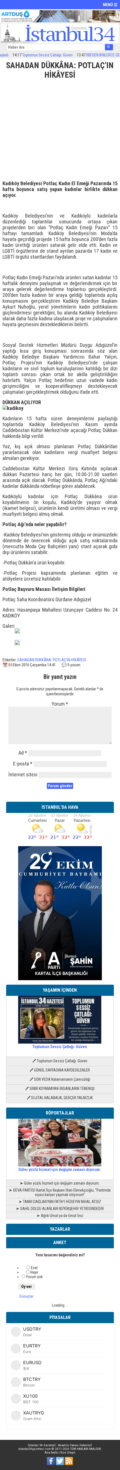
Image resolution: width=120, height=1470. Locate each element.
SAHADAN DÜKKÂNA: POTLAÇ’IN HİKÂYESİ (51, 659)
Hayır (34, 1272)
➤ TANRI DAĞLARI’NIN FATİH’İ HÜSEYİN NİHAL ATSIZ (60, 1201)
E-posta (22, 764)
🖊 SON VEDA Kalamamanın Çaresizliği (60, 1079)
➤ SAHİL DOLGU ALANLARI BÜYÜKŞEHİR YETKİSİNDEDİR (60, 1208)
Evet (34, 1268)
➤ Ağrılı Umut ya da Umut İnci (60, 1215)
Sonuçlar (26, 1296)
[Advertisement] (60, 128)
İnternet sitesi (22, 774)
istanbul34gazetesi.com (34, 1449)
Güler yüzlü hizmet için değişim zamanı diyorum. (59, 1169)
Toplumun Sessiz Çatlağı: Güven (37, 55)
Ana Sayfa (51, 1452)
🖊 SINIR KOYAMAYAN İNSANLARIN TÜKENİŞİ (60, 1088)
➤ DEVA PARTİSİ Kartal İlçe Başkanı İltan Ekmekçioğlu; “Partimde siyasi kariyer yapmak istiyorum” (60, 1192)
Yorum (60, 704)
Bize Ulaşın (67, 1452)
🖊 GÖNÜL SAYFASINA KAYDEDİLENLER (60, 1070)
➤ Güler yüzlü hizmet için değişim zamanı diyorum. (60, 1183)
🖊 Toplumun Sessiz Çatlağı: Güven (59, 1061)
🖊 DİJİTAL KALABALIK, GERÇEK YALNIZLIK (60, 1098)
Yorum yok (34, 1277)
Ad (22, 753)
